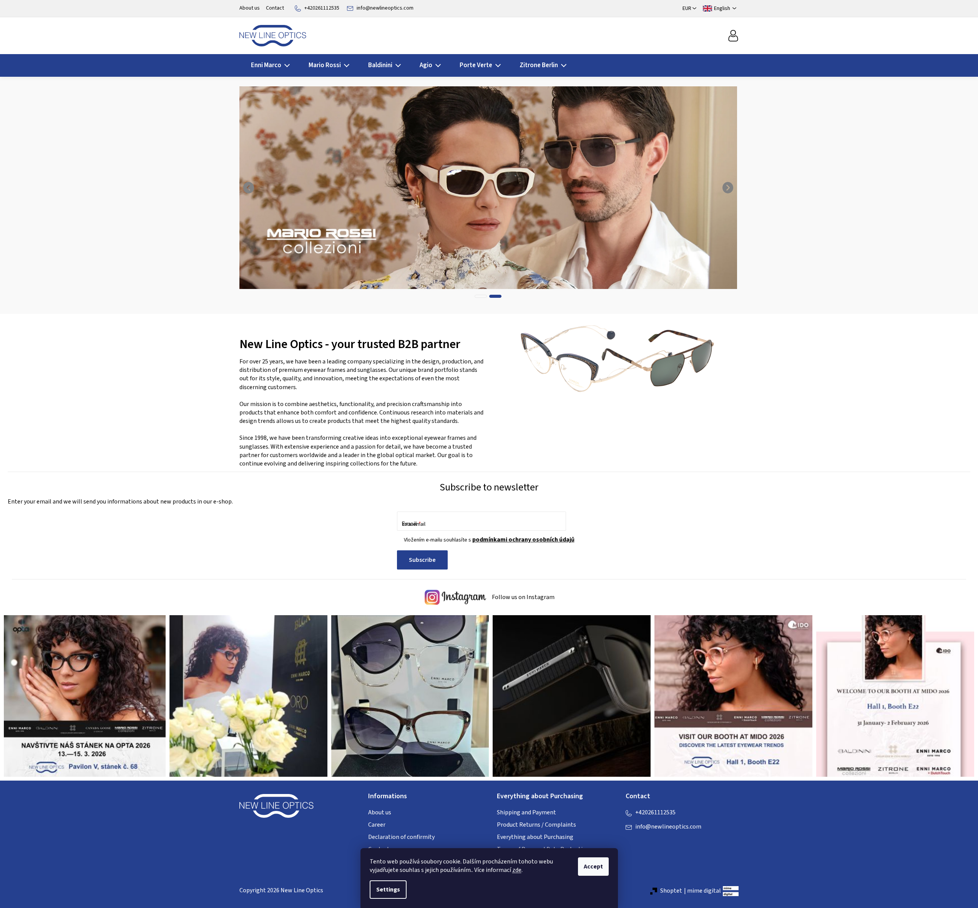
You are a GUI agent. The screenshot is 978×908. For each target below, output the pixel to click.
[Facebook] (631, 842)
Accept (593, 866)
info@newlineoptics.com (385, 8)
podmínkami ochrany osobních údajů (523, 539)
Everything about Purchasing (535, 837)
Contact (275, 8)
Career (376, 825)
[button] (249, 187)
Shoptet (671, 891)
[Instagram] (647, 842)
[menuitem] (268, 65)
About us (249, 8)
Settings (388, 889)
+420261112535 (321, 8)
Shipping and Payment (526, 812)
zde (516, 870)
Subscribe (422, 560)
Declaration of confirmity (401, 837)
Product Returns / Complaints (536, 825)
